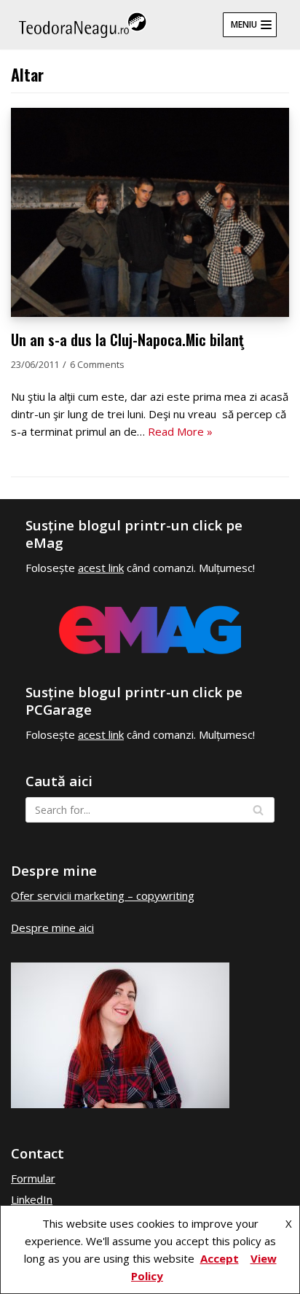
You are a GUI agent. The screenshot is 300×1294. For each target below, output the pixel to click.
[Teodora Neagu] (83, 25)
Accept (219, 1258)
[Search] (258, 810)
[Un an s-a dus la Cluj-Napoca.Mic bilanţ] (150, 312)
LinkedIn (31, 1199)
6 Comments (97, 364)
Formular (33, 1178)
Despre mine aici (52, 927)
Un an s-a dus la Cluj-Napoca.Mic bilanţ (127, 339)
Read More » (180, 431)
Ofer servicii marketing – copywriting (102, 895)
